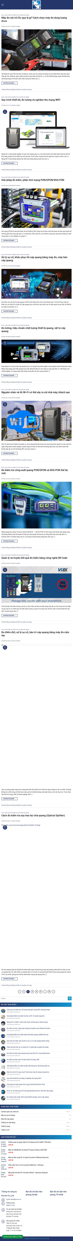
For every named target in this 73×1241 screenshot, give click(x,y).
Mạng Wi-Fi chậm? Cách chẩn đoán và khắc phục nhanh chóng (27, 1022)
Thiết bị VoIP (5, 1130)
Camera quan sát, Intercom (10, 1112)
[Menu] (2, 4)
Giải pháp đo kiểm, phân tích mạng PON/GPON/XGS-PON (32, 180)
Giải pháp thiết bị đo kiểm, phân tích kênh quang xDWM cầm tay (27, 1035)
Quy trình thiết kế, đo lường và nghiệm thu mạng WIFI (30, 99)
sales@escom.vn (15, 1199)
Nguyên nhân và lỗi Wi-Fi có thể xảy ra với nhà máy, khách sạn (35, 392)
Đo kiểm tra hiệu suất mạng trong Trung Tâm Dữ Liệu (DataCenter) (28, 1053)
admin (18, 26)
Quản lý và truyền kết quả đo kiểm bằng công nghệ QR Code (34, 557)
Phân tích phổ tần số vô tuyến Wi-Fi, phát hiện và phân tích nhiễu (28, 1047)
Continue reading (9, 83)
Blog (2, 15)
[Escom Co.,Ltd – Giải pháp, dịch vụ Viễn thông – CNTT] (36, 4)
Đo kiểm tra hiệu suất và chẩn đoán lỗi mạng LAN (23, 1059)
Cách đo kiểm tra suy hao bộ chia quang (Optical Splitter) (33, 815)
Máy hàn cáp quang (7, 1119)
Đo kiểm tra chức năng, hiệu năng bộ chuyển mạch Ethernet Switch (28, 1028)
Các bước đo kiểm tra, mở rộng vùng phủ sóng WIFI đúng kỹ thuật (28, 1010)
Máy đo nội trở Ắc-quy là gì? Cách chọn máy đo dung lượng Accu (28, 1072)
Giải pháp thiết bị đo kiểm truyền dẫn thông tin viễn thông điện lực (28, 1066)
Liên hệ (46, 1238)
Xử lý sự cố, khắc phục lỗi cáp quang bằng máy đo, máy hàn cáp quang (30, 1091)
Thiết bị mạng (5, 1126)
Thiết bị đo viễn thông (8, 1122)
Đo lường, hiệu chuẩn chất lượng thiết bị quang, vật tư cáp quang (28, 1097)
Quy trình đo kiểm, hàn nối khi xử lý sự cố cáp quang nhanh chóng (28, 1041)
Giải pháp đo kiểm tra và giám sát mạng (17, 15)
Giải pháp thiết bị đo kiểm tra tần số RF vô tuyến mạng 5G (25, 1016)
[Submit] (70, 998)
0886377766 (10, 1205)
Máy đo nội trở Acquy (8, 1115)
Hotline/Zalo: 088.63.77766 (12, 1236)
